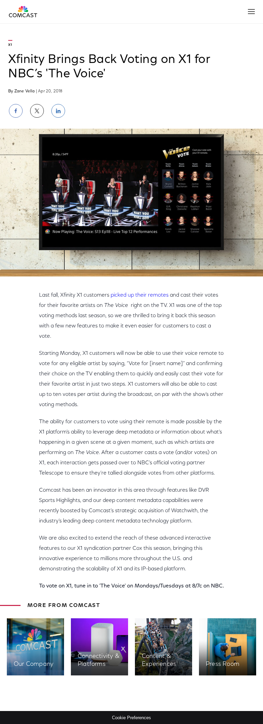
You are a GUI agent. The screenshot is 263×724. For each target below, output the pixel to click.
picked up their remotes (139, 295)
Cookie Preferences (131, 717)
